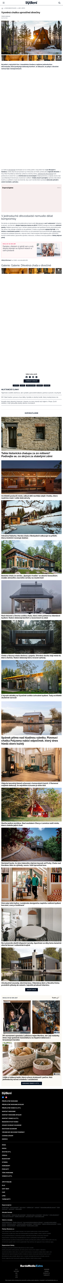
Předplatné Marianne (10, 1101)
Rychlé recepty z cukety (32, 1225)
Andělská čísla (30, 1207)
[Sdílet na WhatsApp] (36, 377)
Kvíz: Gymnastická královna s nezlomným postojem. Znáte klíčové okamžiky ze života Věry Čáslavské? (25, 1235)
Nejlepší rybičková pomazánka (49, 1224)
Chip (3, 1192)
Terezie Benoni (5, 16)
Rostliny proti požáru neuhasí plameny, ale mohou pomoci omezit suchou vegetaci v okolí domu (24, 1249)
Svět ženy (5, 1189)
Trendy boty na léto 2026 (7, 1216)
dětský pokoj (56, 231)
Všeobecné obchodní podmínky (13, 1132)
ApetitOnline (6, 1182)
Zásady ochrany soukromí (11, 1125)
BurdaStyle (46, 1273)
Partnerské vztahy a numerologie (34, 1214)
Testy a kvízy (22, 1207)
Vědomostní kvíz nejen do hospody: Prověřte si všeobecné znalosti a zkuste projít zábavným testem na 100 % (26, 1254)
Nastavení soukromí (9, 1129)
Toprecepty (6, 1199)
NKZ (16, 1273)
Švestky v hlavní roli (17, 1222)
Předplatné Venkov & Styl (11, 1108)
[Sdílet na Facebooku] (27, 377)
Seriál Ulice (45, 1214)
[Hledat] (59, 2)
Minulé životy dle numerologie (18, 1214)
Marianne (46, 1269)
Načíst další (31, 989)
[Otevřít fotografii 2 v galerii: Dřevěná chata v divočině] (41, 58)
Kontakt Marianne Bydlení (11, 1115)
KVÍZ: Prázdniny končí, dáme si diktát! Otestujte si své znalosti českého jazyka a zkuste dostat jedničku (25, 1231)
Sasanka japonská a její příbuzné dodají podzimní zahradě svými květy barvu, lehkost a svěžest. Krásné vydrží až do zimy (29, 1239)
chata (22, 385)
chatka (16, 385)
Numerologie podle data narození (48, 1207)
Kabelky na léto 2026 (19, 1216)
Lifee (3, 1196)
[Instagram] (6, 1097)
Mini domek (39, 223)
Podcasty (5, 1169)
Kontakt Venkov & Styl (10, 1118)
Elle (3, 1185)
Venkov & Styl (7, 1176)
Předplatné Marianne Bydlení (13, 1104)
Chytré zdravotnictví (53, 1214)
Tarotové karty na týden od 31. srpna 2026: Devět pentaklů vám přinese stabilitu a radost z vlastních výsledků (26, 1233)
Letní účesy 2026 (29, 1216)
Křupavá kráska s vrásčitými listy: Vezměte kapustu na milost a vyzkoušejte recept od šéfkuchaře (24, 1237)
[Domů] (31, 2)
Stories (5, 1162)
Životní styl (6, 1152)
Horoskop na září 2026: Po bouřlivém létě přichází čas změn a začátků (17, 1247)
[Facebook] (3, 1097)
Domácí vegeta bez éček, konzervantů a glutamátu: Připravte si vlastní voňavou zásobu (21, 1258)
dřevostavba (31, 385)
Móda (4, 1145)
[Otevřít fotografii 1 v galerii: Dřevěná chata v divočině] (14, 58)
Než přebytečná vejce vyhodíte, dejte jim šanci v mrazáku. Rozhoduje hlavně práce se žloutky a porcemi (25, 1256)
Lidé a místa (21, 8)
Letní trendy (11, 1209)
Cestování (37, 1207)
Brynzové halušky (11, 1225)
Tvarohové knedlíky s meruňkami (24, 1224)
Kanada (39, 385)
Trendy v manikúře (6, 1214)
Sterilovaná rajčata (11, 1224)
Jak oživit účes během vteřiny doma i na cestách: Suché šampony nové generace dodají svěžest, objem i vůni (27, 1252)
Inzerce (5, 1139)
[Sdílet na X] (30, 377)
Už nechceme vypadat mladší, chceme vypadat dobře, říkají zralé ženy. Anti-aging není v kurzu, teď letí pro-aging (27, 1242)
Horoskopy (6, 1166)
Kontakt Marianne (9, 1111)
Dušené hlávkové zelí (7, 1222)
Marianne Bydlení (10, 8)
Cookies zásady (7, 1135)
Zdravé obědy (18, 1209)
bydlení (47, 385)
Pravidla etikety (5, 1207)
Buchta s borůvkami (21, 1225)
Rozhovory (6, 1159)
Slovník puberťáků (14, 1207)
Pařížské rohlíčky (37, 1224)
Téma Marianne (7, 1172)
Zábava (4, 1155)
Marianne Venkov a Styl (30, 1083)
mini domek (11, 170)
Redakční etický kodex (10, 1122)
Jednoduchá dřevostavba (45, 174)
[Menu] (3, 2)
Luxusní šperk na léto (39, 1216)
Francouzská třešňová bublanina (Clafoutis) (33, 1222)
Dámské (47, 1271)
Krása (4, 1148)
